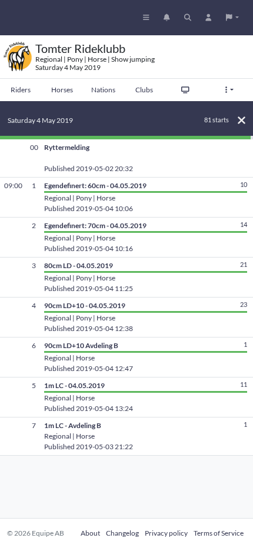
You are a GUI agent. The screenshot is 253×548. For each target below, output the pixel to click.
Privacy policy (166, 533)
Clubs (144, 89)
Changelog (122, 533)
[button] (232, 18)
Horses (62, 89)
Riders (21, 89)
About (90, 533)
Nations (103, 89)
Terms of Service (219, 533)
